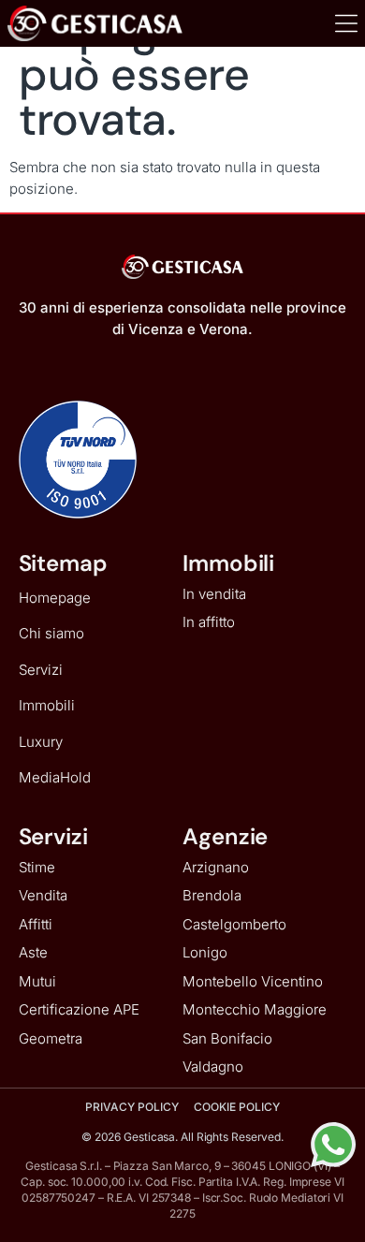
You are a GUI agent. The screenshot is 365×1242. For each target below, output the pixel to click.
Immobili (47, 705)
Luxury (41, 742)
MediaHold (55, 777)
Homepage (55, 597)
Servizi (41, 670)
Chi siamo (51, 633)
